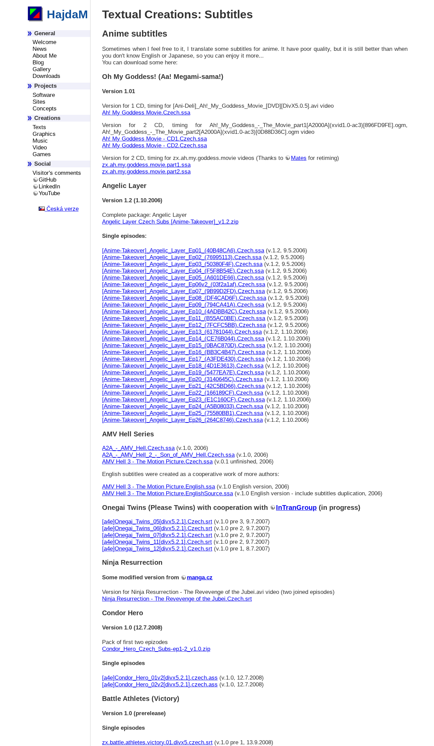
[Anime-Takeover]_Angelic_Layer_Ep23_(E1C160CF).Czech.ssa (183, 399)
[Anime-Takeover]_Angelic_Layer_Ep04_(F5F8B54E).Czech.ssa (183, 271)
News (40, 49)
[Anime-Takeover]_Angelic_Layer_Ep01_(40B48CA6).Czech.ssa (183, 250)
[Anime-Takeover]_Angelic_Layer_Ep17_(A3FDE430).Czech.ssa (183, 359)
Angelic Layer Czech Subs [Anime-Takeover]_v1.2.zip (170, 222)
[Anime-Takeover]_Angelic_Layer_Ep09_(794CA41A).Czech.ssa (183, 305)
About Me (45, 56)
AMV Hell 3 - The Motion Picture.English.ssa (158, 486)
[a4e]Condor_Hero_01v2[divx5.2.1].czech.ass (160, 678)
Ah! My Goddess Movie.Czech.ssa (146, 112)
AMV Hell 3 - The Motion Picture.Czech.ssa (157, 461)
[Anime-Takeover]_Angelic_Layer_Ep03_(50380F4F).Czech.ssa (182, 264)
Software (44, 95)
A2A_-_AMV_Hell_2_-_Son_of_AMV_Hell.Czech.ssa (168, 455)
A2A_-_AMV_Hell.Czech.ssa (138, 448)
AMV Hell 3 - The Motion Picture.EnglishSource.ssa (167, 493)
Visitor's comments (57, 173)
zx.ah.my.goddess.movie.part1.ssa (146, 165)
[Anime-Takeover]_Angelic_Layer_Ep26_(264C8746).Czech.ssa (182, 420)
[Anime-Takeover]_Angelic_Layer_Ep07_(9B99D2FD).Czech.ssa (183, 291)
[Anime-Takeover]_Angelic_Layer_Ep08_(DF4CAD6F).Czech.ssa (184, 298)
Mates (299, 158)
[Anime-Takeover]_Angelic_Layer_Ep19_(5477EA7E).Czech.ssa (183, 372)
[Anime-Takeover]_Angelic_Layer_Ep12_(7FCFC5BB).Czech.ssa (184, 325)
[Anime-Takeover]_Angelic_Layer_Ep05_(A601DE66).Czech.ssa (183, 277)
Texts (39, 127)
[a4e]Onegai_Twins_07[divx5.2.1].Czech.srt (157, 535)
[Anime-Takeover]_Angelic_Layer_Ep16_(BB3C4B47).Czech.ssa (183, 352)
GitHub (47, 180)
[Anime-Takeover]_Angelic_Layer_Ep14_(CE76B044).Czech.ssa (183, 338)
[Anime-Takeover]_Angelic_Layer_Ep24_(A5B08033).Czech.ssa (182, 406)
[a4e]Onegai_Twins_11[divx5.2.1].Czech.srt (157, 542)
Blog (38, 62)
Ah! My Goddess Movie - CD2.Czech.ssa (154, 145)
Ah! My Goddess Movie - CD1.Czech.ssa (154, 139)
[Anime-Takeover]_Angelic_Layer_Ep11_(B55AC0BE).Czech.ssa (183, 318)
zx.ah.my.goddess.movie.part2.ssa (146, 171)
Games (42, 154)
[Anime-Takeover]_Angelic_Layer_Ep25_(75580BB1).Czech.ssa (182, 413)
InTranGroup (296, 507)
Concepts (45, 108)
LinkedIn (49, 186)
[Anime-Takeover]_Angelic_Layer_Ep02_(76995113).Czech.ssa (181, 257)
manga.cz (200, 577)
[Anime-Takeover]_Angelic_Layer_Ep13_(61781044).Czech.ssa (182, 332)
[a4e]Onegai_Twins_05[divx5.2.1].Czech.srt (157, 521)
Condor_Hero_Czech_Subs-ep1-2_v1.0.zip (156, 649)
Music (40, 141)
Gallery (42, 69)
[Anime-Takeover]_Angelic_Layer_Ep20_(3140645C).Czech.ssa (182, 379)
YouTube (49, 193)
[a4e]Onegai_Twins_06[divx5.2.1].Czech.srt (157, 528)
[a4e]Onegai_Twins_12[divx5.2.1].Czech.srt (157, 548)
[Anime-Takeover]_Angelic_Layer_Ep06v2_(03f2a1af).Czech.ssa (183, 284)
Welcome (44, 42)
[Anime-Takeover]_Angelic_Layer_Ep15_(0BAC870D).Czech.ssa (183, 345)
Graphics (44, 134)
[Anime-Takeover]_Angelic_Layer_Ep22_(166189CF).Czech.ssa (182, 393)
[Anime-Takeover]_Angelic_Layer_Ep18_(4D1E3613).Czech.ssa (182, 365)
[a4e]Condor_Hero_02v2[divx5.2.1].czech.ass (160, 684)
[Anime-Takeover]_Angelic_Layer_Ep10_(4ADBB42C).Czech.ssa (184, 311)
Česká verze (62, 209)
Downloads (46, 76)
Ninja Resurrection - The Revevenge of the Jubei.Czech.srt (177, 599)
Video (40, 147)
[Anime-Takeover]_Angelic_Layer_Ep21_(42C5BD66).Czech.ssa (183, 386)
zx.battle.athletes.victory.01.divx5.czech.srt (157, 742)
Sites (39, 102)
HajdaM (66, 14)
